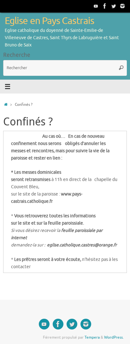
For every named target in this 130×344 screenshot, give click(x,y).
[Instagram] (122, 6)
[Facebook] (104, 6)
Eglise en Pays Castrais (49, 21)
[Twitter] (113, 6)
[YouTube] (96, 6)
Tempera (92, 337)
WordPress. (114, 337)
